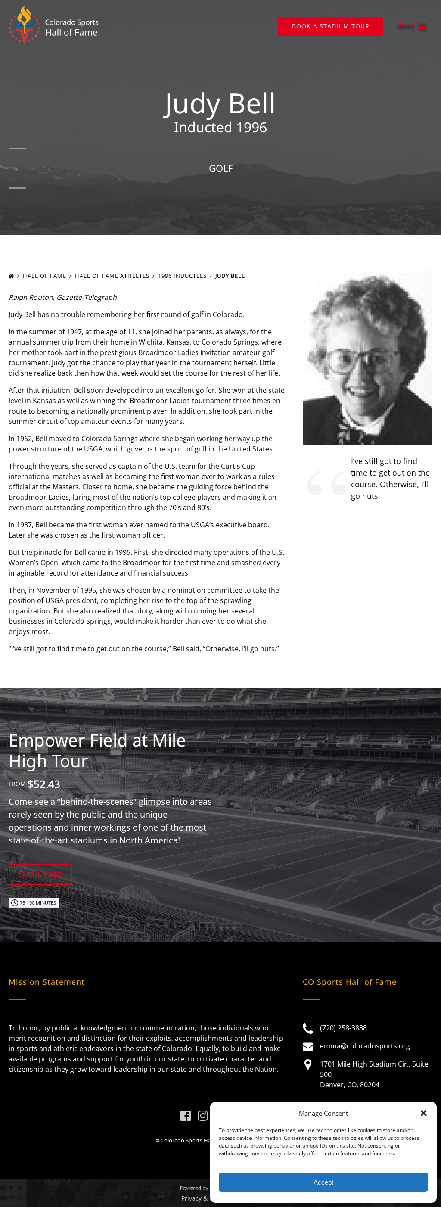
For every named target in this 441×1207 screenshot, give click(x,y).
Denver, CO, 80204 (349, 1084)
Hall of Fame (45, 276)
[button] (423, 1113)
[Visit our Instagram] (203, 1116)
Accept (323, 1182)
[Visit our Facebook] (185, 1116)
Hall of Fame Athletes (113, 276)
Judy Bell (231, 276)
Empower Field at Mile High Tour (97, 750)
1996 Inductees (183, 276)
